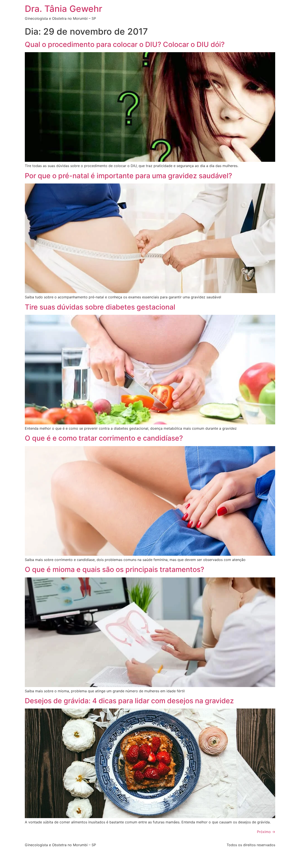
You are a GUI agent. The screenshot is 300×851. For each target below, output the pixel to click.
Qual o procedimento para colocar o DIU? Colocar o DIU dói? (125, 44)
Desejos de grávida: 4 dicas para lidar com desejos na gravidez (129, 700)
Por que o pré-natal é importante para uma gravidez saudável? (128, 175)
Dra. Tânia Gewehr (63, 8)
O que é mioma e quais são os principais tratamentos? (114, 569)
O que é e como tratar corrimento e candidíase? (104, 438)
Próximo (266, 832)
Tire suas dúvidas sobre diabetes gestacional (100, 307)
